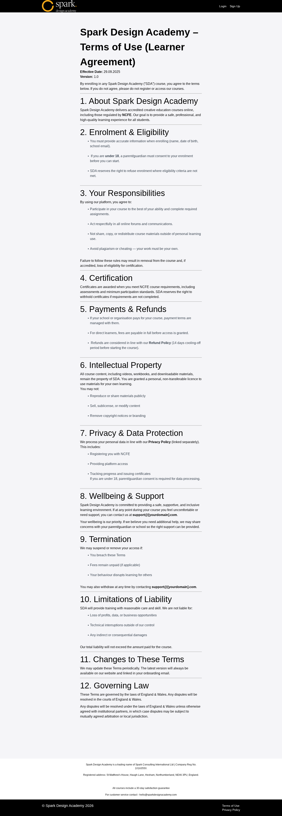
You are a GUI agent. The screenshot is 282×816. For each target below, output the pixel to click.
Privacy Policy (231, 809)
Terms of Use (230, 805)
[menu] (228, 6)
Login (222, 6)
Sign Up (235, 6)
